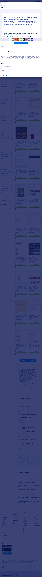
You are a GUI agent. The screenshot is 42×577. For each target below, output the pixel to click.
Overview (3, 46)
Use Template (21, 43)
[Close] (40, 1)
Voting (3, 70)
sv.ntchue (5, 75)
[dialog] (21, 288)
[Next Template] (29, 43)
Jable (2, 7)
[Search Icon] (40, 6)
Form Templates (3, 5)
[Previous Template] (12, 43)
